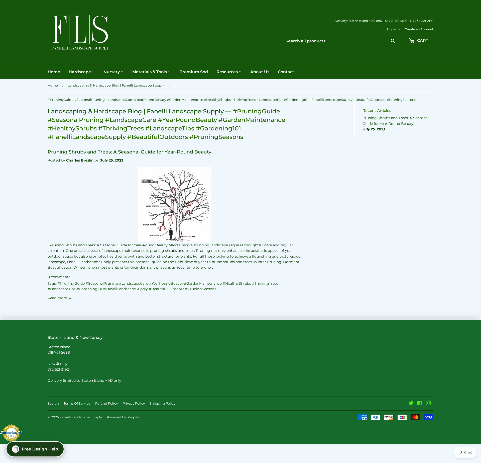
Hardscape (80, 71)
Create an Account (419, 29)
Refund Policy (106, 403)
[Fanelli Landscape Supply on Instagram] (428, 404)
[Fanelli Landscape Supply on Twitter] (411, 404)
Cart (422, 40)
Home (54, 71)
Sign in (392, 29)
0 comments (59, 277)
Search (53, 403)
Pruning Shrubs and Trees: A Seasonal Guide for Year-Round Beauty (129, 152)
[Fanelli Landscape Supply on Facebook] (419, 404)
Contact (286, 71)
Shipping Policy (162, 403)
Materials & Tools (150, 71)
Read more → (59, 298)
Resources (227, 71)
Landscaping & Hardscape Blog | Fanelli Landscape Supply (116, 85)
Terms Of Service (77, 403)
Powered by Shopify (123, 417)
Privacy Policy (134, 403)
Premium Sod (193, 71)
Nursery (112, 71)
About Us (259, 71)
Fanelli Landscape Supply (81, 417)
